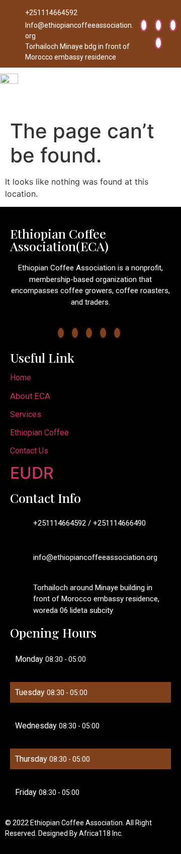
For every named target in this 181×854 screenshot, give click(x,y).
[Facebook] (143, 25)
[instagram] (158, 43)
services (25, 414)
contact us (29, 451)
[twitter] (158, 25)
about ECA (30, 396)
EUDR (32, 473)
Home (20, 377)
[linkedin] (172, 25)
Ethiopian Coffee (39, 432)
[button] (173, 91)
